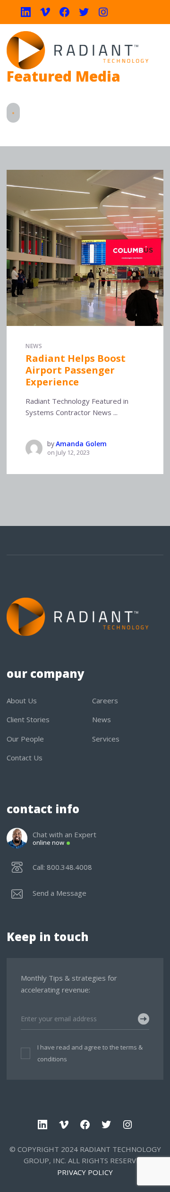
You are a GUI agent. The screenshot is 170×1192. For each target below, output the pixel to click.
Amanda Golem (81, 443)
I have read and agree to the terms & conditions (90, 1053)
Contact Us (24, 757)
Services (105, 738)
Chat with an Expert (64, 838)
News (34, 346)
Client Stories (28, 719)
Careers (105, 700)
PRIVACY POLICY (85, 1172)
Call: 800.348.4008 (62, 867)
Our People (25, 738)
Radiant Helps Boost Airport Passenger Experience (76, 370)
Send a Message (59, 893)
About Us (22, 700)
